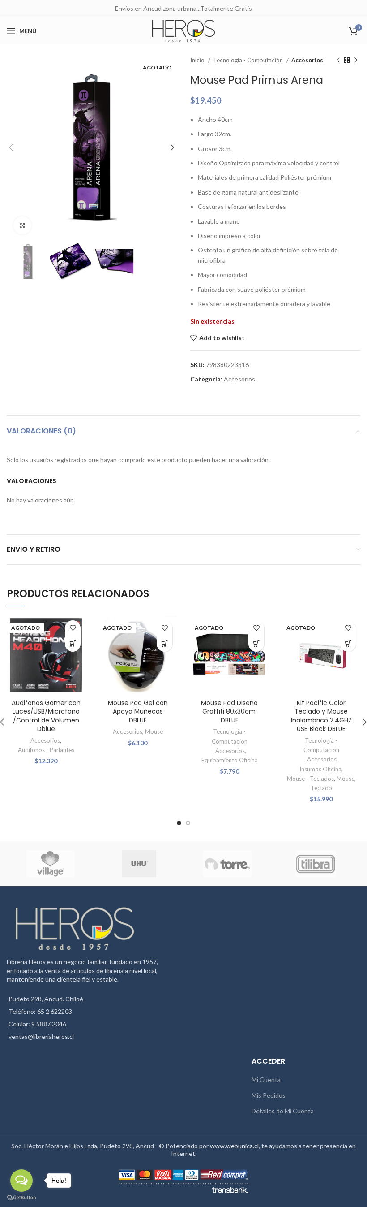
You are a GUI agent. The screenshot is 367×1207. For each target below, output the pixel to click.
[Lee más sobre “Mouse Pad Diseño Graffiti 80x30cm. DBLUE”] (256, 644)
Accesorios (307, 60)
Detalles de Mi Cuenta (283, 1111)
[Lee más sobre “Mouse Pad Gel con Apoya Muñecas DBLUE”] (164, 644)
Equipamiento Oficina (229, 760)
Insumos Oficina (320, 769)
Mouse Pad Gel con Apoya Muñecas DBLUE (138, 711)
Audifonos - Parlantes (46, 749)
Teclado (321, 788)
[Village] (50, 863)
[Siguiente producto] (355, 60)
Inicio (198, 60)
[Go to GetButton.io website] (21, 1198)
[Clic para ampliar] (22, 225)
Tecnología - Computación (248, 60)
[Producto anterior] (337, 60)
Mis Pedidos (269, 1095)
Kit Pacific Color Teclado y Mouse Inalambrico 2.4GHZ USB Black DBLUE (321, 716)
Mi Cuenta (266, 1079)
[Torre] (227, 863)
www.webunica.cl (234, 1146)
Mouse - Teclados (310, 778)
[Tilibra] (316, 863)
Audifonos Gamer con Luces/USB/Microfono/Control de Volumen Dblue (46, 716)
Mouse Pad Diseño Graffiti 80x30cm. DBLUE (229, 711)
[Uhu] (139, 863)
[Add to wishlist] (73, 628)
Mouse (154, 731)
